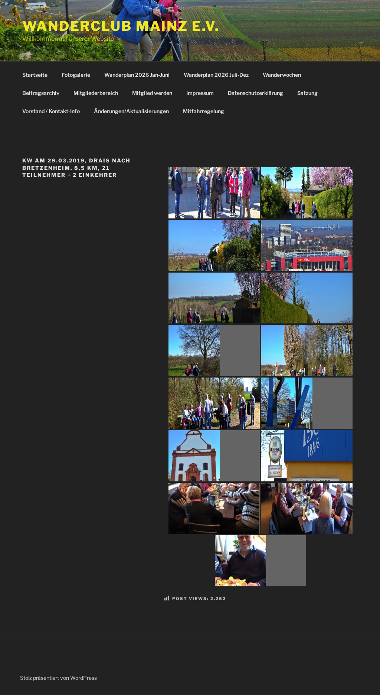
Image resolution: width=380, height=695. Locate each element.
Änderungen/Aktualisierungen (131, 111)
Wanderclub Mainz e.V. (120, 26)
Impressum (200, 93)
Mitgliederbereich (95, 93)
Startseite (35, 75)
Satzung (307, 93)
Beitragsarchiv (40, 93)
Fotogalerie (76, 75)
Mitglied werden (152, 93)
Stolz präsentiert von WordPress (58, 678)
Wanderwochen (282, 75)
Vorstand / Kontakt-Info (51, 111)
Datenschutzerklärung (255, 93)
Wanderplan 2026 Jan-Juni (137, 75)
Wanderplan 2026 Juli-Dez (216, 75)
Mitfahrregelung (203, 111)
